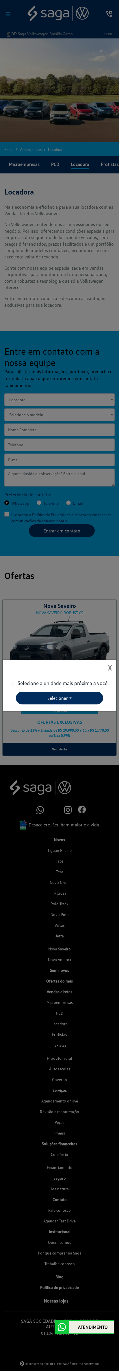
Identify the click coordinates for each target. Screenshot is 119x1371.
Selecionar (57, 698)
